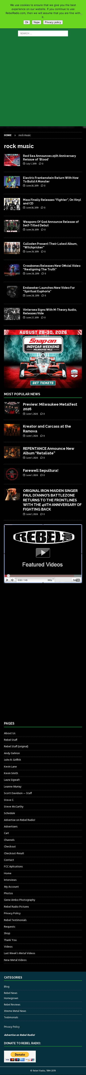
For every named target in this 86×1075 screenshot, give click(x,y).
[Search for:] (43, 33)
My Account (11, 887)
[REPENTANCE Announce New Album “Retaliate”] (12, 452)
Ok (26, 22)
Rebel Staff (10, 740)
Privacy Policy (12, 913)
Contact (9, 860)
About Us (9, 733)
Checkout (10, 846)
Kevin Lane (10, 766)
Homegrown (11, 998)
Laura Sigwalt (12, 780)
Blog (6, 987)
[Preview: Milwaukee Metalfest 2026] (12, 408)
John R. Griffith (12, 760)
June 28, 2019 (32, 274)
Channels (9, 840)
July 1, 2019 (31, 164)
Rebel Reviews (12, 1005)
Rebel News (10, 993)
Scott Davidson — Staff (18, 793)
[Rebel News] (12, 160)
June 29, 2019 (32, 230)
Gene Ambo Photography (19, 900)
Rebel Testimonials (15, 920)
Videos (8, 947)
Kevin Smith (11, 773)
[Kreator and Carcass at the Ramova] (12, 430)
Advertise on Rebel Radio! (19, 820)
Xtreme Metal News (15, 1011)
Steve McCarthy (13, 806)
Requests (9, 927)
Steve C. (9, 800)
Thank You (10, 940)
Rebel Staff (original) (16, 746)
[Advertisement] (43, 83)
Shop (7, 933)
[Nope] (81, 14)
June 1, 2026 (32, 414)
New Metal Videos (15, 960)
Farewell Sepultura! (40, 470)
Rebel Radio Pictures (16, 907)
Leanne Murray (12, 786)
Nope (37, 22)
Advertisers (10, 826)
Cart (6, 833)
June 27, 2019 (32, 318)
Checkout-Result (14, 853)
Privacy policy (53, 22)
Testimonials (11, 1017)
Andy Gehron (12, 753)
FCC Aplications (13, 866)
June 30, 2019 (32, 186)
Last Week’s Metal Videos (19, 953)
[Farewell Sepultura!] (12, 474)
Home (7, 873)
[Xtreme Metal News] (12, 182)
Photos (8, 893)
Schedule (9, 813)
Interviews (10, 880)
